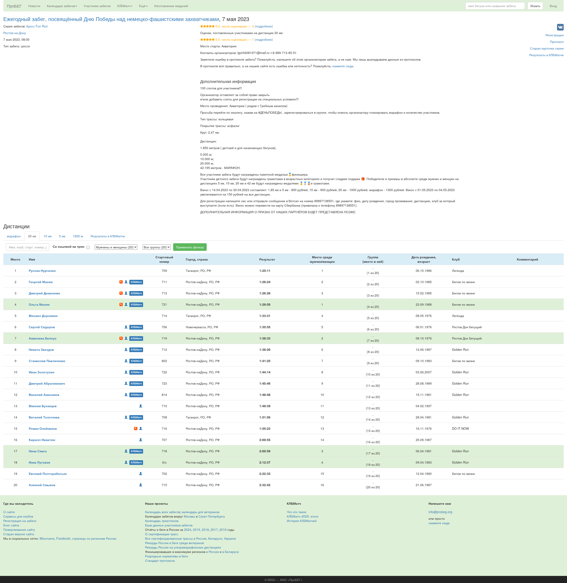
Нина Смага (38, 451)
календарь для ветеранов (200, 512)
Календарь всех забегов (162, 512)
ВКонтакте (47, 538)
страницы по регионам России (94, 538)
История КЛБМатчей (302, 520)
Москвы (189, 516)
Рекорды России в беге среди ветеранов (174, 543)
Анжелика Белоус (42, 338)
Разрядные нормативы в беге (166, 556)
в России (212, 551)
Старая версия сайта (18, 534)
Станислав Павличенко (47, 361)
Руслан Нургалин (42, 270)
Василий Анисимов (44, 394)
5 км (62, 236)
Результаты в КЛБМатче (546, 55)
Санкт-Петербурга (211, 516)
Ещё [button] (142, 6)
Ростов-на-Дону (14, 33)
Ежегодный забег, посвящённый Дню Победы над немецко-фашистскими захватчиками (111, 19)
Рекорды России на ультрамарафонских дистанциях (183, 547)
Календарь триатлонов (161, 520)
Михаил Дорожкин (43, 315)
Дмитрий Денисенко (44, 293)
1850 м (78, 236)
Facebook (63, 538)
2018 (205, 529)
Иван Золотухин (41, 372)
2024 (187, 529)
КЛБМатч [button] (123, 6)
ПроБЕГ (14, 6)
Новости (34, 6)
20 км (32, 236)
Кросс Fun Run (37, 26)
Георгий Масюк (41, 282)
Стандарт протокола (160, 560)
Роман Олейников (43, 428)
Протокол (557, 41)
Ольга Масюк (39, 304)
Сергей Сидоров (42, 327)
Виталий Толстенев (44, 417)
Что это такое (296, 512)
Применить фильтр (190, 247)
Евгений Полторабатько (48, 473)
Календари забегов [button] (61, 6)
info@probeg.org (440, 512)
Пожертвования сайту (19, 529)
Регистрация (555, 35)
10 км (48, 236)
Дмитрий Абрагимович (47, 383)
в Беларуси (230, 551)
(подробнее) (264, 26)
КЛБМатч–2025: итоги (302, 516)
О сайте (9, 512)
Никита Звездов (41, 349)
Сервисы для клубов (18, 516)
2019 (196, 529)
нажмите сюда (342, 66)
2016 (223, 529)
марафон (14, 236)
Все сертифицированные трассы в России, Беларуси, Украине (190, 538)
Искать (535, 6)
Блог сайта (11, 525)
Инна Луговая (39, 462)
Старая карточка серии (547, 48)
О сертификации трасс (161, 534)
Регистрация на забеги (19, 520)
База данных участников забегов (168, 525)
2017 (214, 529)
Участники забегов (97, 6)
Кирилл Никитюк (42, 439)
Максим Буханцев (43, 406)
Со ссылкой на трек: (69, 246)
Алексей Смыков (42, 485)
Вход (553, 6)
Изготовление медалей (171, 6)
